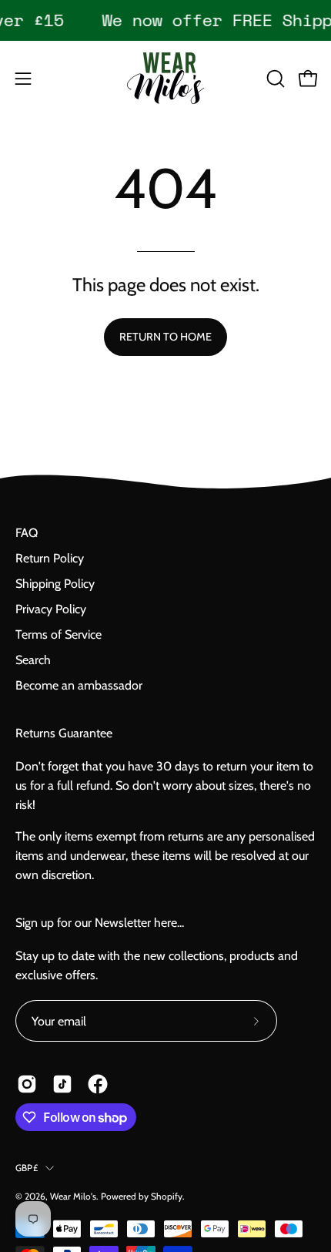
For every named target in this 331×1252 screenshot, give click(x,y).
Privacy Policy (50, 609)
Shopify (166, 1196)
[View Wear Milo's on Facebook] (97, 1084)
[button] (274, 78)
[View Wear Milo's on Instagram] (26, 1084)
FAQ (26, 532)
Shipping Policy (55, 583)
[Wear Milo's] (165, 78)
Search (33, 660)
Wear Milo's (73, 1196)
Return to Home (165, 337)
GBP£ (26, 1167)
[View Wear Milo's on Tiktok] (62, 1084)
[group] (165, 20)
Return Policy (49, 558)
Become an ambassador (78, 685)
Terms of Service (58, 634)
